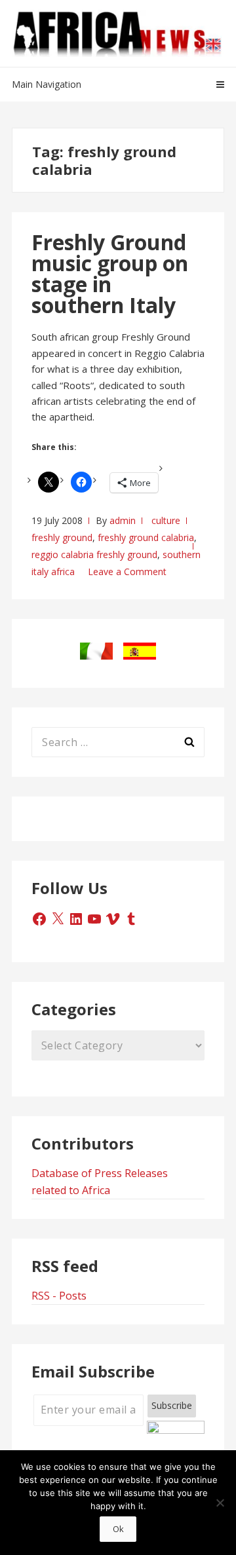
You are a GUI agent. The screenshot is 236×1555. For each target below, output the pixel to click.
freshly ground (61, 537)
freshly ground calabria (146, 537)
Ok (118, 1529)
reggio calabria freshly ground (94, 554)
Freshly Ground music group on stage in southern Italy (109, 273)
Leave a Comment (127, 571)
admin (122, 520)
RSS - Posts (59, 1295)
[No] (219, 1502)
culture (165, 520)
